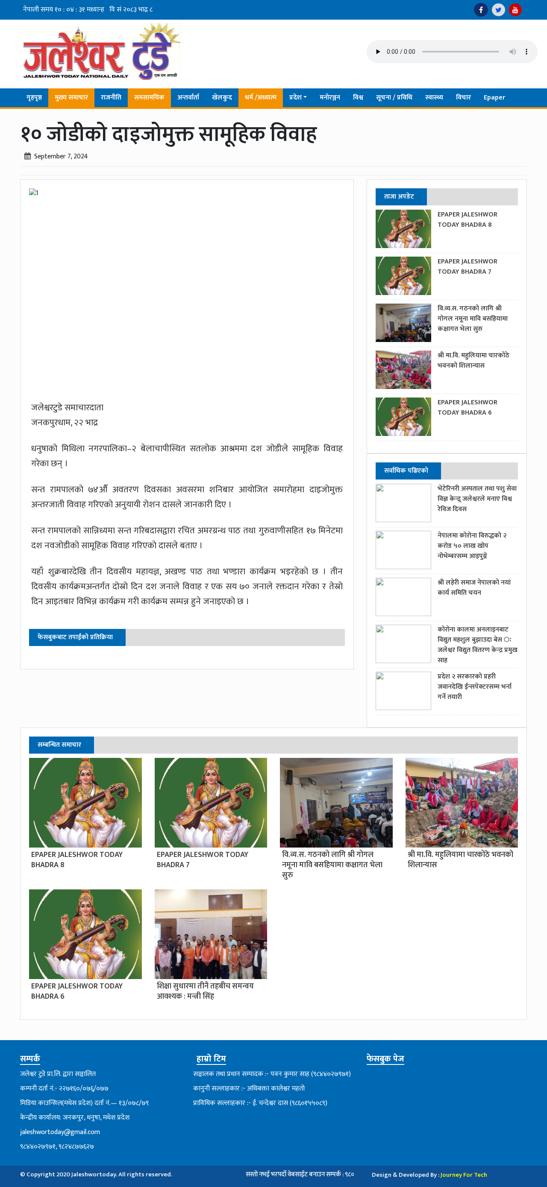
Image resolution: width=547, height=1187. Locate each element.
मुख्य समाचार (71, 97)
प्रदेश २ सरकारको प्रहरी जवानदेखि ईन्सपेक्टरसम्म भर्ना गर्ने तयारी (475, 687)
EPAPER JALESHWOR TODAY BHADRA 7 (467, 267)
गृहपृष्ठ (34, 97)
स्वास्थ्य (434, 97)
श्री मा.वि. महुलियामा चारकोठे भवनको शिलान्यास (473, 360)
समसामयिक (149, 97)
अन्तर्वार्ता (188, 97)
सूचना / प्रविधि (394, 97)
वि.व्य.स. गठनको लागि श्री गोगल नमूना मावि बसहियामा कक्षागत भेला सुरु (473, 319)
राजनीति (111, 97)
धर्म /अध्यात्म (260, 97)
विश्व (358, 97)
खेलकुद (222, 97)
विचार (463, 97)
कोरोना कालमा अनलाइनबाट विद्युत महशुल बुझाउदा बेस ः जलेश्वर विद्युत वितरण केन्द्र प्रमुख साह (478, 645)
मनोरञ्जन (330, 97)
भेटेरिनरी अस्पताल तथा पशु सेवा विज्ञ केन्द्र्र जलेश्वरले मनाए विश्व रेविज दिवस (477, 499)
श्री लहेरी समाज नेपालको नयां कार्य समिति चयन (474, 588)
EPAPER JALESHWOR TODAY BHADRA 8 (467, 220)
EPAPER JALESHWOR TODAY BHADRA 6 (467, 407)
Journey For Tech (464, 1174)
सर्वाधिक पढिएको (406, 471)
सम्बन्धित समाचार (59, 745)
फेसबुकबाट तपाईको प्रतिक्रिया (75, 637)
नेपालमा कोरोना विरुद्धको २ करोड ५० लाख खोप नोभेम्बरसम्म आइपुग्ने (472, 546)
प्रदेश (295, 97)
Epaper (494, 97)
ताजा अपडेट (399, 196)
